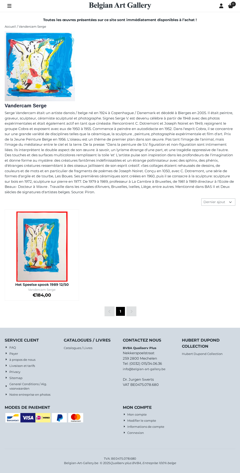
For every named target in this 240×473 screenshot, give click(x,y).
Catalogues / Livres (78, 348)
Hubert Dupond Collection (202, 354)
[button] (9, 6)
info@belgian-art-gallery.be (144, 369)
